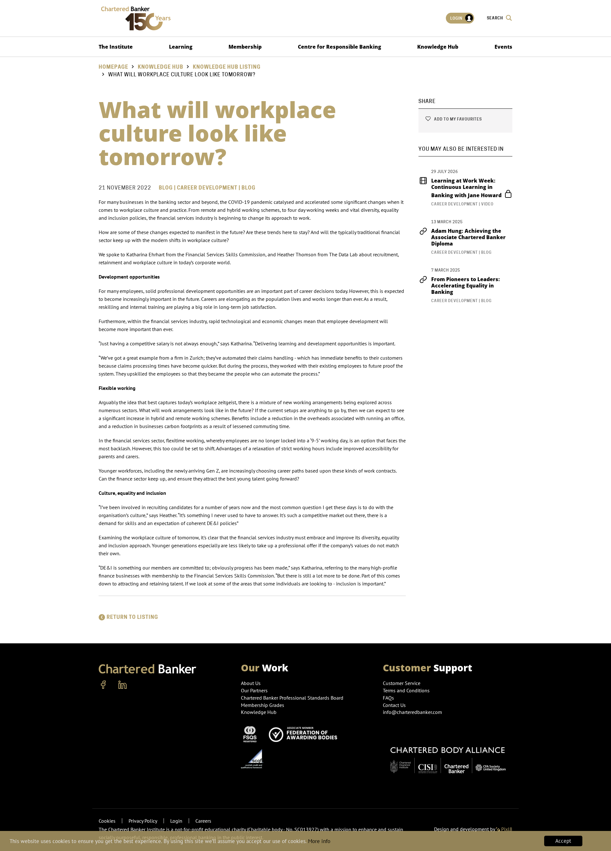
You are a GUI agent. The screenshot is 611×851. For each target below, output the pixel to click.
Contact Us (394, 705)
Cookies (107, 821)
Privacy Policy (143, 821)
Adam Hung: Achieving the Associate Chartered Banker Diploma (468, 237)
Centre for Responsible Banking (339, 46)
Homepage (113, 67)
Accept (563, 840)
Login (456, 18)
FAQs (388, 698)
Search (495, 18)
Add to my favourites (457, 119)
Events (503, 46)
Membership (245, 46)
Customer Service (401, 683)
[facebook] (103, 685)
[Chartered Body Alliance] (447, 756)
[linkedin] (122, 685)
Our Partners (254, 690)
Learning (181, 46)
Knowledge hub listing (227, 67)
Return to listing (132, 617)
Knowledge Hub (437, 46)
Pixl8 (506, 829)
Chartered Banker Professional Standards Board (292, 698)
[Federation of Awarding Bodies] (305, 733)
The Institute (116, 46)
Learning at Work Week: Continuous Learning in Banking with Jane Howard (467, 187)
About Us (251, 683)
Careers (203, 821)
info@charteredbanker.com (412, 712)
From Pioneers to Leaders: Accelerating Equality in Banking (465, 285)
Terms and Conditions (406, 690)
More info (319, 841)
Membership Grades (262, 705)
